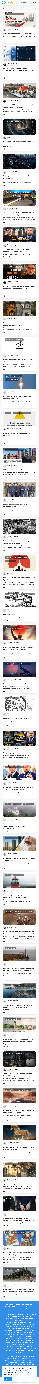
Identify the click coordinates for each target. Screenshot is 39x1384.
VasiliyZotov (10, 499)
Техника (18, 8)
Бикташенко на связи (14, 428)
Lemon (9, 137)
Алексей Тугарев (12, 29)
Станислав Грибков (13, 63)
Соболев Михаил (12, 536)
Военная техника (27, 8)
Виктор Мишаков (12, 100)
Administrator (11, 609)
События (6, 8)
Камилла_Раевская (13, 642)
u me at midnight (12, 890)
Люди (12, 8)
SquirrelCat (10, 392)
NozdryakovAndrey (12, 318)
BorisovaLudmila (12, 1213)
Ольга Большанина (13, 208)
